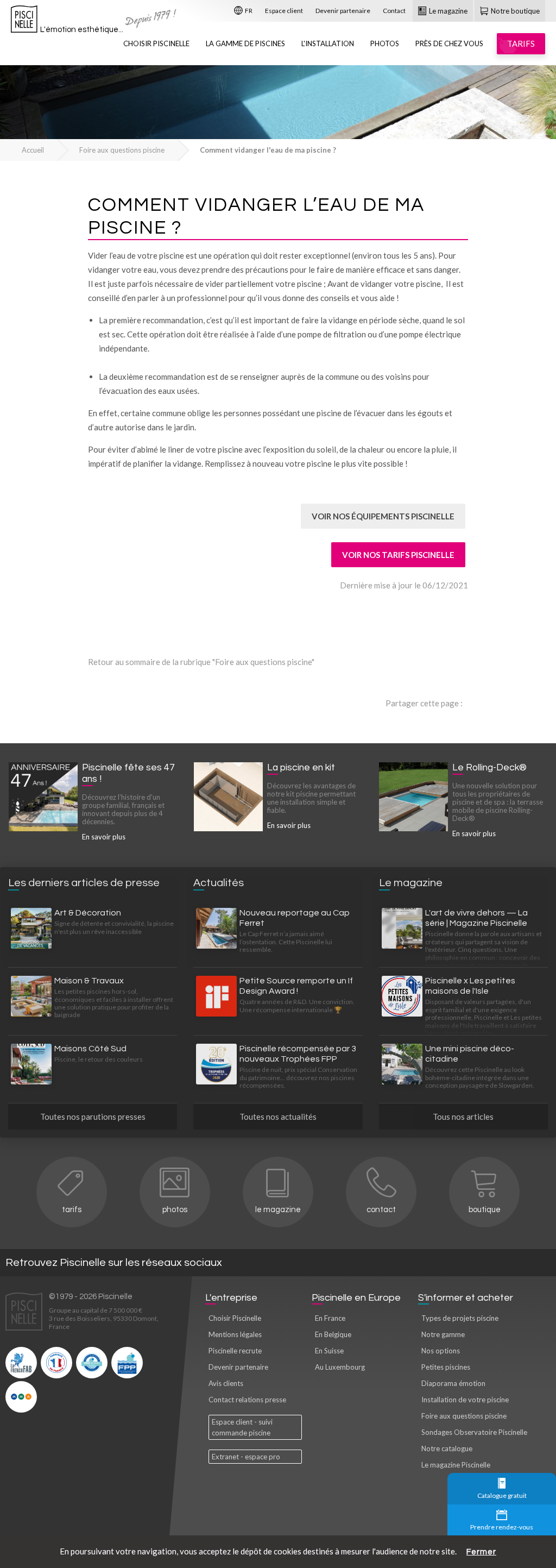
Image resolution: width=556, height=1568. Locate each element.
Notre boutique (514, 11)
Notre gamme (443, 1334)
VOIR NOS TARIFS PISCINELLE (398, 555)
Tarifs (71, 1210)
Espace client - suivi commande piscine (242, 1427)
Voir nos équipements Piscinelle (383, 516)
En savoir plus (103, 836)
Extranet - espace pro (246, 1456)
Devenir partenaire (342, 11)
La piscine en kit (301, 768)
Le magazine (447, 11)
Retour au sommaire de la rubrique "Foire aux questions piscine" (201, 662)
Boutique (485, 1210)
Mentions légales (235, 1334)
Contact (394, 11)
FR (248, 11)
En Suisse (329, 1350)
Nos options (440, 1350)
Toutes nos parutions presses (93, 1116)
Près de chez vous (449, 43)
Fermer (481, 1552)
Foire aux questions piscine (122, 150)
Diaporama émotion (453, 1383)
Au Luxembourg (340, 1367)
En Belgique (333, 1334)
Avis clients (225, 1383)
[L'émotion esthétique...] (24, 22)
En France (330, 1318)
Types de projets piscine (459, 1318)
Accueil (33, 150)
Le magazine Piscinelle (455, 1464)
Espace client (284, 11)
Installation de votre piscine (465, 1399)
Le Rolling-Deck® (489, 768)
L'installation (327, 43)
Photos (384, 43)
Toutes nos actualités (278, 1116)
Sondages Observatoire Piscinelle (474, 1432)
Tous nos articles (463, 1116)
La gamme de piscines (245, 43)
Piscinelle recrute (235, 1350)
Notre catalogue (446, 1448)
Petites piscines (445, 1367)
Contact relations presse (247, 1399)
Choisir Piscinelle (156, 43)
